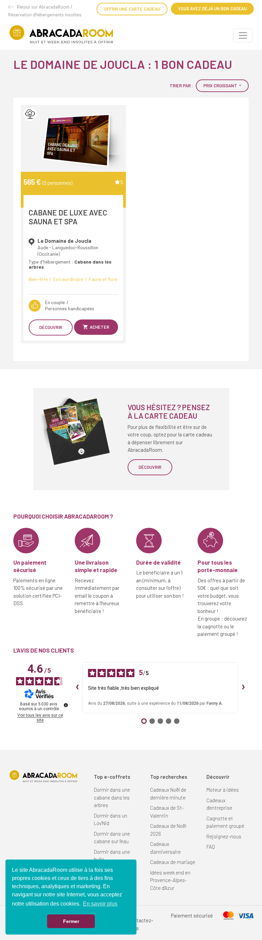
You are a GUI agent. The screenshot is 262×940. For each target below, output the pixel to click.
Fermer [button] (71, 921)
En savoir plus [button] (100, 904)
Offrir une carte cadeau (132, 9)
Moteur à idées (222, 790)
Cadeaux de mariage (172, 862)
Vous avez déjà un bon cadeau (212, 8)
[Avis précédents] (77, 687)
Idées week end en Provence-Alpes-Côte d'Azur (170, 880)
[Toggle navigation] (242, 35)
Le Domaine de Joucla (64, 241)
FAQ (210, 847)
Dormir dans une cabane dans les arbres (112, 797)
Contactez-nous (140, 924)
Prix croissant (220, 85)
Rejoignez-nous (223, 836)
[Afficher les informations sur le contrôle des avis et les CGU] (66, 705)
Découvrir (50, 327)
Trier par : (181, 85)
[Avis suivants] (243, 687)
